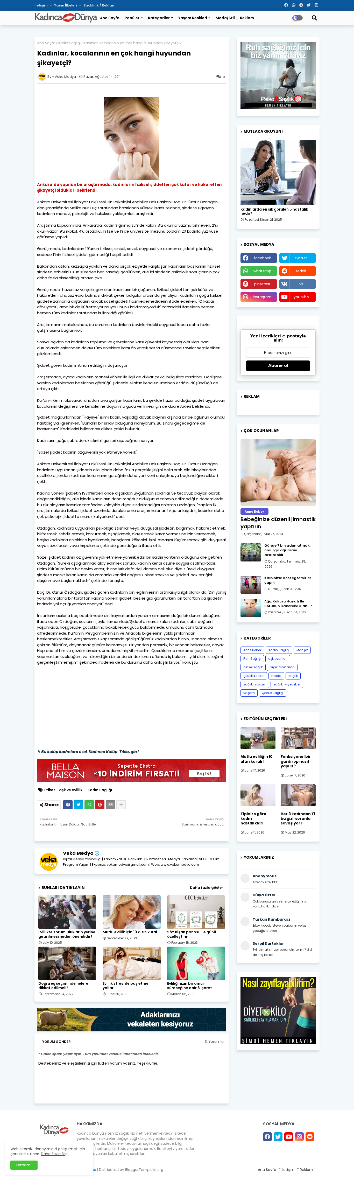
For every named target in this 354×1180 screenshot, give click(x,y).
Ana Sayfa (109, 17)
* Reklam (305, 1169)
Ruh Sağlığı (252, 658)
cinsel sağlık (253, 667)
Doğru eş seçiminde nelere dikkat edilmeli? (63, 985)
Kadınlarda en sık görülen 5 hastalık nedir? (274, 211)
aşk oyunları (277, 658)
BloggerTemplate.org (144, 1169)
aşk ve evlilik (70, 790)
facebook (262, 258)
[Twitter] (78, 804)
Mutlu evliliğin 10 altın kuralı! (256, 758)
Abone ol (278, 365)
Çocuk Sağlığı (273, 693)
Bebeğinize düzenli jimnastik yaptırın (278, 523)
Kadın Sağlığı (69, 43)
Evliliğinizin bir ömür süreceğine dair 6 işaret (189, 985)
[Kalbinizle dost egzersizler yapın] (250, 585)
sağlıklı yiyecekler (286, 684)
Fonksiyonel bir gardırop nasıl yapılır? (296, 761)
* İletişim (286, 1169)
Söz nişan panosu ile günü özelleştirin (191, 934)
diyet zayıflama (282, 667)
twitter (301, 258)
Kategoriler (159, 17)
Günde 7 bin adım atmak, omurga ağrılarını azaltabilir (287, 550)
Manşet (302, 650)
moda (276, 676)
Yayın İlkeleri (66, 5)
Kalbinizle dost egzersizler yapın (287, 580)
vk (301, 284)
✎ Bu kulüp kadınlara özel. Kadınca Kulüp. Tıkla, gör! (88, 751)
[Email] (110, 804)
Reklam (247, 17)
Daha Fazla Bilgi (54, 1153)
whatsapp (262, 271)
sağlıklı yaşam (254, 684)
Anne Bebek (252, 650)
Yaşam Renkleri (192, 17)
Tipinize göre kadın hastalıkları (253, 818)
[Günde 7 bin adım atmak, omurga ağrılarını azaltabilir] (250, 552)
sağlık (293, 676)
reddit (301, 271)
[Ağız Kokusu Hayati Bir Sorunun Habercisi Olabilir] (250, 608)
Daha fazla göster (206, 887)
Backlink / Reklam (99, 5)
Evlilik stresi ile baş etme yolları (125, 985)
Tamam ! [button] (24, 1165)
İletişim (41, 5)
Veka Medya (78, 853)
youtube (301, 297)
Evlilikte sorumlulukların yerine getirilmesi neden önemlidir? (66, 934)
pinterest (262, 284)
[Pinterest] (99, 804)
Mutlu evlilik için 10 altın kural (130, 932)
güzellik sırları (253, 676)
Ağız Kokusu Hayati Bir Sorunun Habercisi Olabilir (288, 603)
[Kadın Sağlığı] (278, 172)
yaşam (249, 693)
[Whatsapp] (89, 804)
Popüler (132, 17)
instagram (262, 297)
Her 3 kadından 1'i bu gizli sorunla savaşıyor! (298, 818)
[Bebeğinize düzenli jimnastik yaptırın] (278, 472)
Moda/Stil (225, 17)
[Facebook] (68, 804)
